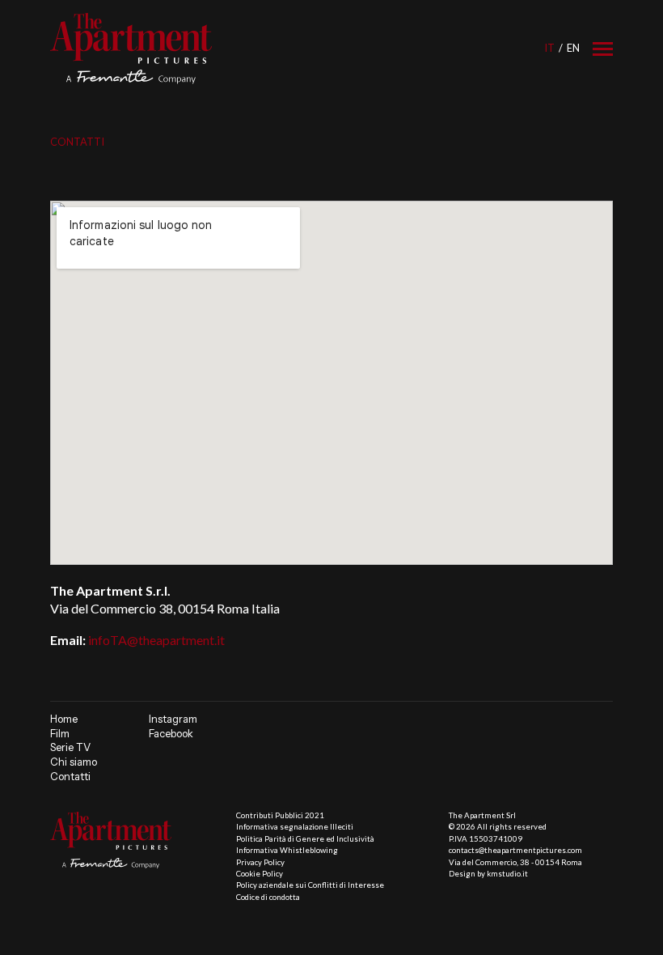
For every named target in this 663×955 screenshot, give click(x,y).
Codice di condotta (268, 897)
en (573, 47)
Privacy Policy (260, 862)
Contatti (70, 776)
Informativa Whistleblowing (287, 850)
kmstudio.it (507, 873)
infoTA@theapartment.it (156, 639)
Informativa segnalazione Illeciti (294, 826)
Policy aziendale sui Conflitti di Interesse (310, 885)
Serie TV (70, 747)
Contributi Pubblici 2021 (280, 815)
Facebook (171, 734)
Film (60, 734)
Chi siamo (73, 762)
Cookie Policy (259, 873)
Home (64, 719)
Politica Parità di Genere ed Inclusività (305, 838)
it (549, 47)
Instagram (173, 719)
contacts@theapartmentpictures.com (515, 850)
